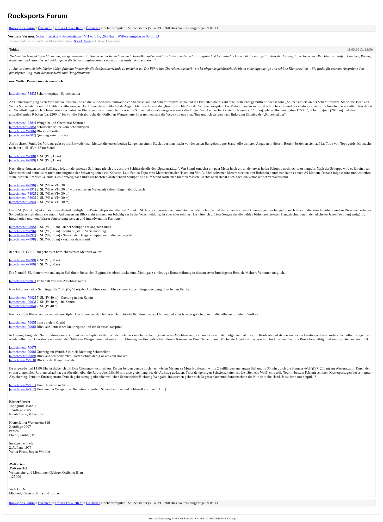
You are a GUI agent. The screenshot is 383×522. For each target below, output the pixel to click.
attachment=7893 (22, 198)
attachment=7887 (22, 135)
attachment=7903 (22, 302)
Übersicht (45, 28)
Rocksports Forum (37, 16)
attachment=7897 (22, 235)
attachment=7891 (22, 189)
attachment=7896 (22, 231)
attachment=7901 (22, 281)
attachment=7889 (22, 160)
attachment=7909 (22, 356)
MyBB (201, 518)
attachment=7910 (22, 360)
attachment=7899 (22, 260)
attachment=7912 (22, 389)
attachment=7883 (22, 94)
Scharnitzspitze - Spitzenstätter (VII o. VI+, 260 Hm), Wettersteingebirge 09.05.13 (97, 36)
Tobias (14, 50)
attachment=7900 (22, 264)
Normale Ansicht (82, 41)
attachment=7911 (22, 385)
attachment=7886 (22, 131)
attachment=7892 (22, 193)
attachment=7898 (22, 239)
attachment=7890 (22, 185)
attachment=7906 (22, 327)
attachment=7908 (22, 352)
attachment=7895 (22, 227)
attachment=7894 (22, 202)
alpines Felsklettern (69, 28)
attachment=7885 (22, 127)
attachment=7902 (22, 298)
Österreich (93, 28)
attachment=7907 (22, 347)
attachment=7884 (22, 123)
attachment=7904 (22, 306)
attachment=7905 (22, 322)
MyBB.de (177, 518)
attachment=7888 (22, 156)
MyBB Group (228, 518)
